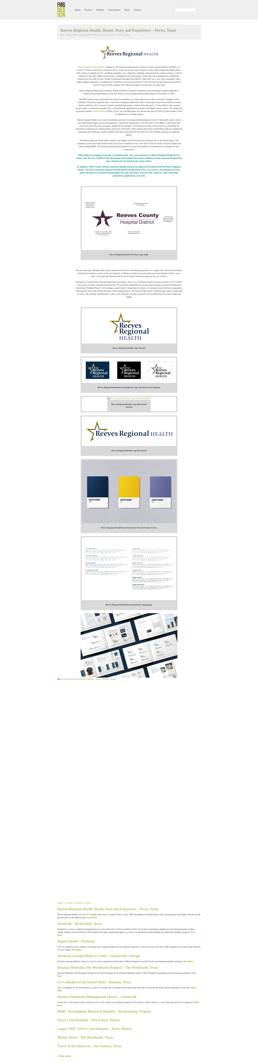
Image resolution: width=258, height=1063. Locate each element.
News (127, 10)
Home (62, 35)
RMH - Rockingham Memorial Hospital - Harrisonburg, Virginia (104, 1011)
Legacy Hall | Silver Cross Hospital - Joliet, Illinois (94, 1029)
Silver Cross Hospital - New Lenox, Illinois (88, 1020)
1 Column (86, 903)
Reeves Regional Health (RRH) (91, 67)
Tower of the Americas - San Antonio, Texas (89, 1046)
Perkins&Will (98, 111)
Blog (69, 35)
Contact (137, 10)
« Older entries (64, 1056)
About (77, 10)
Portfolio (100, 10)
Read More (92, 917)
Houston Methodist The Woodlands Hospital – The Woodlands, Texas (107, 967)
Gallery (60, 903)
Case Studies (114, 10)
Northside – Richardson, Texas (79, 924)
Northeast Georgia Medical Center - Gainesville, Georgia (98, 956)
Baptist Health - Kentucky (76, 941)
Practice (88, 10)
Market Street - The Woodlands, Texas (85, 1037)
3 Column (68, 903)
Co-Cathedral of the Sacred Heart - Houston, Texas (94, 982)
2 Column (77, 903)
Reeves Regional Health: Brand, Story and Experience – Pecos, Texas (118, 30)
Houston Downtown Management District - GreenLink (96, 997)
